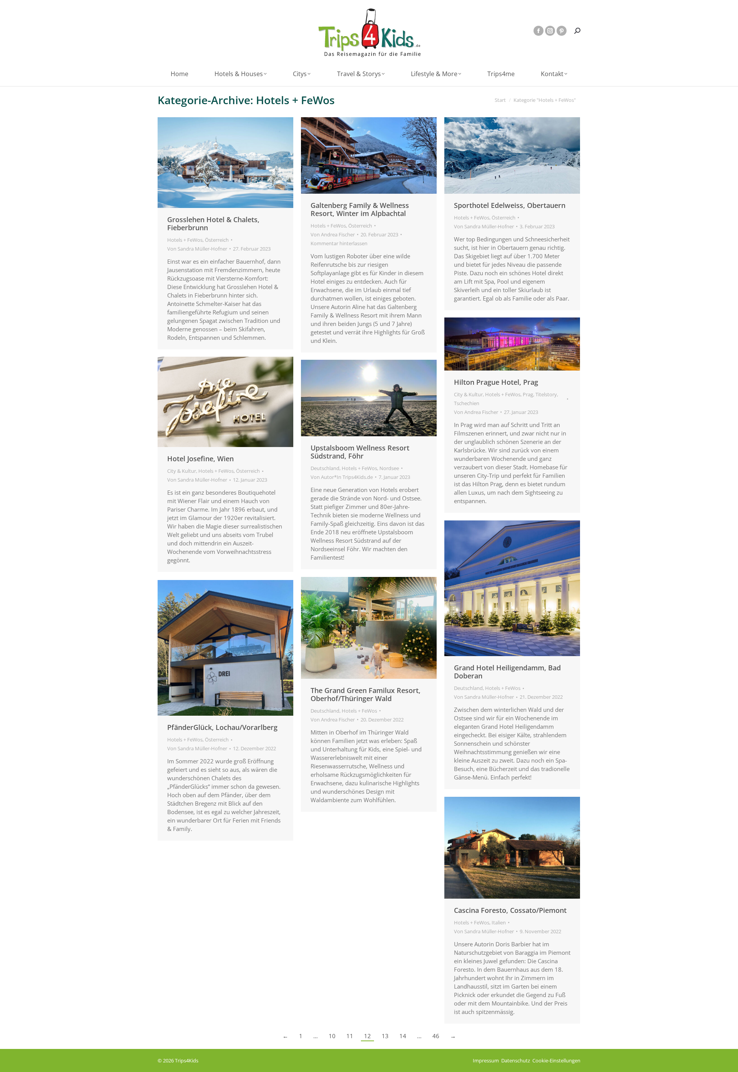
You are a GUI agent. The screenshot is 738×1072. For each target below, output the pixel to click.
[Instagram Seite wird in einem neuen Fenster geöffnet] (550, 31)
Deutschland (325, 468)
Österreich (217, 239)
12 (367, 1036)
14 (402, 1036)
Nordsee (389, 468)
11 (349, 1036)
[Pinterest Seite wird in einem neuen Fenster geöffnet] (562, 31)
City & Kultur (468, 394)
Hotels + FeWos (185, 239)
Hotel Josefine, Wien (200, 458)
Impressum (486, 1060)
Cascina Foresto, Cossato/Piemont (510, 910)
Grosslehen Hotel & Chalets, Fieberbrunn (213, 223)
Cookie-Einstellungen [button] (556, 1060)
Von (197, 248)
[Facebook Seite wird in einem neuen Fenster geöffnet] (539, 31)
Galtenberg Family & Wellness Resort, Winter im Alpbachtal (360, 209)
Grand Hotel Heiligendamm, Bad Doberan (507, 671)
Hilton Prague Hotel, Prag (496, 382)
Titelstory (546, 394)
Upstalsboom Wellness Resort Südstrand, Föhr (360, 451)
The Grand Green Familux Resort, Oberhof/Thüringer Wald (366, 694)
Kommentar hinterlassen (339, 243)
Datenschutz (515, 1060)
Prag (528, 394)
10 (332, 1036)
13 (385, 1036)
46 (435, 1036)
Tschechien (466, 403)
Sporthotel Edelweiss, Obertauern (509, 205)
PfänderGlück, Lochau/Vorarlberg (222, 727)
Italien (499, 922)
